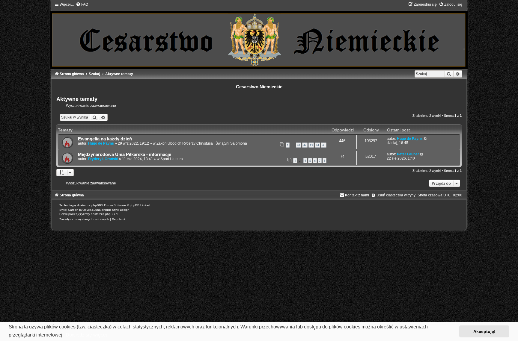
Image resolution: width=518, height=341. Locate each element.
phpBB (96, 205)
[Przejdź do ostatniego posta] (425, 139)
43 (311, 145)
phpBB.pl (111, 214)
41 (298, 145)
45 (323, 145)
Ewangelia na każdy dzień (105, 139)
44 (317, 145)
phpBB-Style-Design (116, 209)
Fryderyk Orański (103, 159)
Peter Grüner (408, 154)
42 (304, 145)
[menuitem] (82, 4)
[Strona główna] (258, 35)
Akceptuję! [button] (484, 331)
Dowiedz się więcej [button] (86, 334)
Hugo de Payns (101, 143)
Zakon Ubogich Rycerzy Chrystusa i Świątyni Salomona (201, 143)
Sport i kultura (171, 159)
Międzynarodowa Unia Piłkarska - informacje (124, 154)
